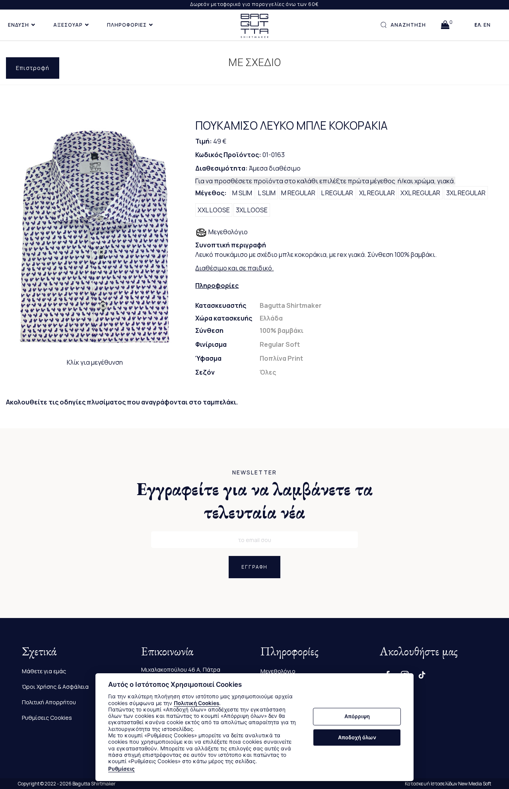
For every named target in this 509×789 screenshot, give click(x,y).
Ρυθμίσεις (121, 769)
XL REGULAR (377, 193)
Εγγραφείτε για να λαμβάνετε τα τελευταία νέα (255, 500)
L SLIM (267, 193)
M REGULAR (298, 193)
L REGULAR (337, 193)
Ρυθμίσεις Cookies (47, 717)
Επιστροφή (32, 68)
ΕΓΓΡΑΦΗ (254, 567)
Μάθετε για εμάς (44, 671)
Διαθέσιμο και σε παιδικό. (234, 268)
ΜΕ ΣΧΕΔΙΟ (254, 62)
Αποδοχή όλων (357, 737)
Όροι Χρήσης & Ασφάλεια (55, 686)
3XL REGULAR (466, 193)
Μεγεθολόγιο (227, 231)
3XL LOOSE (252, 210)
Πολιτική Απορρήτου (49, 702)
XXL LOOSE (214, 210)
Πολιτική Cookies (196, 703)
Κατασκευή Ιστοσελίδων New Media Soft (448, 783)
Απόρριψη (357, 716)
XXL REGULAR (420, 193)
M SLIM (242, 193)
